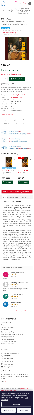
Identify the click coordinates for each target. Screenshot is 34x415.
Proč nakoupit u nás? (7, 344)
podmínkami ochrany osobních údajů (14, 389)
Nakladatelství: (10, 34)
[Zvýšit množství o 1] (8, 78)
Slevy (2, 325)
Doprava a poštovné (7, 327)
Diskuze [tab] (17, 197)
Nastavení (16, 404)
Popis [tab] (4, 197)
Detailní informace (7, 114)
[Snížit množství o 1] (8, 80)
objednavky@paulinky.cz (11, 353)
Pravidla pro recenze (7, 337)
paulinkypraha (8, 364)
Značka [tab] (24, 197)
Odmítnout (8, 410)
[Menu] (30, 3)
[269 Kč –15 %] (9, 162)
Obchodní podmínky (7, 332)
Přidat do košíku (18, 79)
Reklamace (4, 329)
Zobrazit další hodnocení (24, 311)
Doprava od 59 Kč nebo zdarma (11, 74)
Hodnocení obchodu (7, 339)
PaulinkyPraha (8, 358)
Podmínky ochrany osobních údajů (12, 334)
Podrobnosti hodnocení (8, 32)
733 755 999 (7, 356)
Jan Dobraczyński (16, 97)
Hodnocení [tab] (10, 197)
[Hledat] (20, 3)
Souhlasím (24, 410)
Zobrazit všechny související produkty (17, 192)
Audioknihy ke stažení (18, 95)
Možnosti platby (6, 322)
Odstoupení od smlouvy (8, 341)
